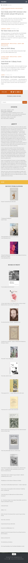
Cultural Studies (5, 56)
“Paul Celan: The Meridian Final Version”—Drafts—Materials (13, 484)
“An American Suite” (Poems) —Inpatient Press (10, 322)
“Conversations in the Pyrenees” (7, 286)
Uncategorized (19, 8)
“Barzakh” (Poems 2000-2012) (7, 358)
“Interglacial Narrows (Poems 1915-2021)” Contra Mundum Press (9, 237)
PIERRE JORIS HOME (14, 96)
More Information (5, 118)
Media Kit (12, 118)
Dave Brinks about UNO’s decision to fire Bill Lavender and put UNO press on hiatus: (13, 14)
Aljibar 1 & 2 (3, 509)
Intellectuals (13, 43)
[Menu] (26, 1)
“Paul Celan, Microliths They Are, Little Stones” (10, 450)
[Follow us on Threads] (20, 92)
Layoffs (3, 8)
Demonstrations (5, 43)
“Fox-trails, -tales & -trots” (6, 375)
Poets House (3, 117)
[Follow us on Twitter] (13, 92)
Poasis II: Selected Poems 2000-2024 (8, 201)
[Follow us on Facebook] (11, 92)
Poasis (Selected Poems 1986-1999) (8, 523)
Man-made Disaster (10, 8)
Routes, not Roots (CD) (5, 537)
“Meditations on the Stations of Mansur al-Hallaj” (11, 480)
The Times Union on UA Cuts (10, 31)
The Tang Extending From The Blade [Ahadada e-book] (12, 546)
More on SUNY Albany (8, 48)
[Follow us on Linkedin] (18, 92)
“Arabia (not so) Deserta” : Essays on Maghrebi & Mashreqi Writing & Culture (13, 342)
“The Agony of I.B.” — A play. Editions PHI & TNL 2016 (12, 393)
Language (3, 28)
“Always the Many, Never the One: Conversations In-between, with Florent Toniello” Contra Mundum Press (13, 257)
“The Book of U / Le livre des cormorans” (9, 409)
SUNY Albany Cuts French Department (13, 77)
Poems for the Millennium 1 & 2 (7, 528)
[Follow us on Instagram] (16, 92)
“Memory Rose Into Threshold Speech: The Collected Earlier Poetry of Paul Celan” (13, 430)
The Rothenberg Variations (6, 542)
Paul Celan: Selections (5, 519)
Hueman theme (21, 558)
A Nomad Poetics (4, 505)
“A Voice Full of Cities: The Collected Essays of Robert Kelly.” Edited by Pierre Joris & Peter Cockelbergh (13, 304)
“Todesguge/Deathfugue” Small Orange (6, 219)
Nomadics (3, 1)
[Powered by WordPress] (9, 558)
